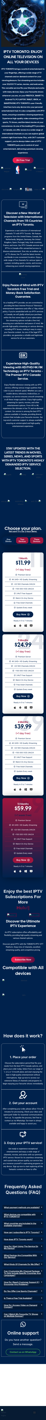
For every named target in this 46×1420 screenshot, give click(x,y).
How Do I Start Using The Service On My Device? (21, 1247)
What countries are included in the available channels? (20, 1224)
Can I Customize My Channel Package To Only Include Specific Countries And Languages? (22, 1273)
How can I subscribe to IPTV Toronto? (22, 1232)
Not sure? (13, 531)
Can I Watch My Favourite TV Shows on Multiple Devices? (21, 1315)
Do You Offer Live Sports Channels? (20, 1291)
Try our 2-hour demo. (27, 531)
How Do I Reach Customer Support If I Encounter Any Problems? (21, 1283)
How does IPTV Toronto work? (18, 1239)
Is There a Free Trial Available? (18, 1298)
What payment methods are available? (22, 1207)
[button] (23, 860)
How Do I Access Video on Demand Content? (20, 1306)
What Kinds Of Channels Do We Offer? (22, 1264)
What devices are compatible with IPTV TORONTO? (20, 1215)
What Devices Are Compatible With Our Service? (20, 1256)
